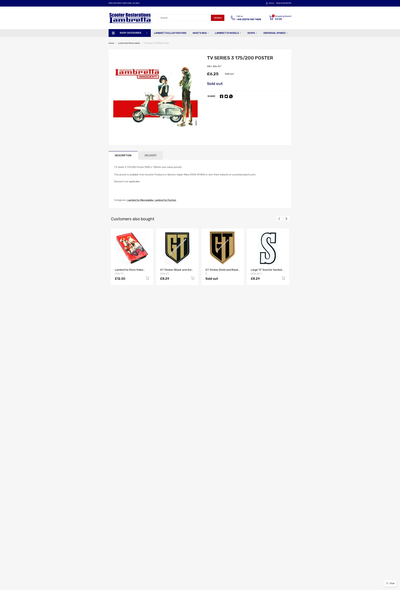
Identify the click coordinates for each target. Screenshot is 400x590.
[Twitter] (226, 96)
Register (287, 3)
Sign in (279, 3)
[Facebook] (221, 96)
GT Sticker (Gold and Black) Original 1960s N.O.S (222, 271)
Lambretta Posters (165, 200)
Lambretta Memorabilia (140, 200)
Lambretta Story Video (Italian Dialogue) (129, 271)
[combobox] (184, 18)
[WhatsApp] (231, 96)
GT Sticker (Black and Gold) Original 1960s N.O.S (177, 271)
